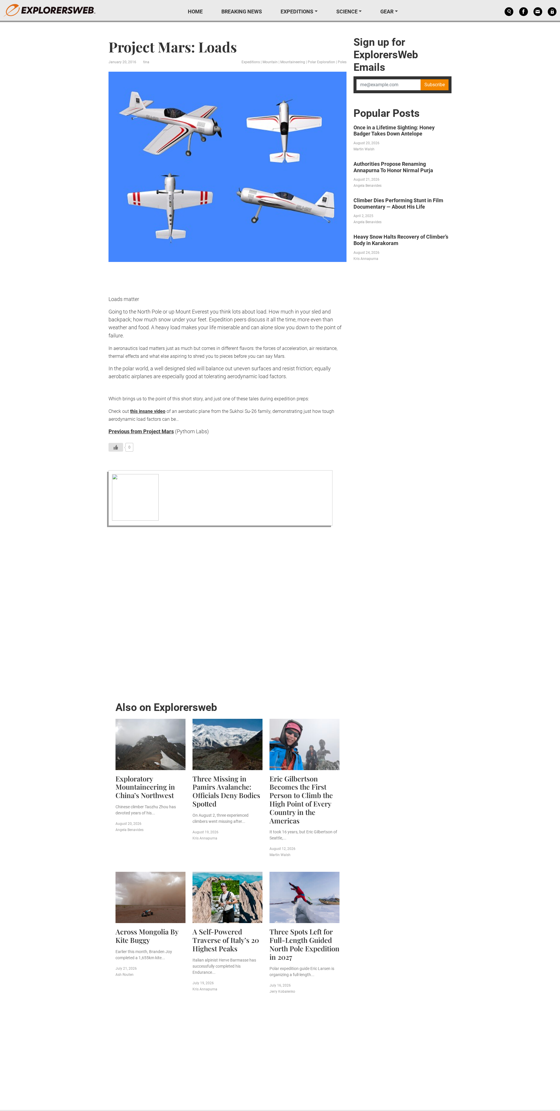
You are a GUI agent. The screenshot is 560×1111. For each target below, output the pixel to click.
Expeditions (297, 11)
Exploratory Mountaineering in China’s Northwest (145, 787)
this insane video (147, 411)
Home (195, 11)
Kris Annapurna (204, 838)
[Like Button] (115, 447)
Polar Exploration (321, 62)
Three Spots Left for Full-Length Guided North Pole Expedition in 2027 (305, 944)
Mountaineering (292, 62)
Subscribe (434, 84)
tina (146, 62)
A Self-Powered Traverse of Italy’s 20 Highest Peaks (225, 940)
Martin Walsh (280, 855)
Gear (386, 11)
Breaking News (241, 11)
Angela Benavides (130, 830)
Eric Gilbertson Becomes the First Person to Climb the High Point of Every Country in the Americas (301, 799)
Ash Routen (125, 975)
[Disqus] (227, 612)
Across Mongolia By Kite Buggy (147, 936)
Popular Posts (387, 113)
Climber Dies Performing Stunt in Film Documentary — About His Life (398, 203)
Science (347, 11)
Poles (342, 62)
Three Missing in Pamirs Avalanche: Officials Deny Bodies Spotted (226, 791)
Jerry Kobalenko (282, 991)
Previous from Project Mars (141, 431)
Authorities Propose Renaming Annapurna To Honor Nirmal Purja (393, 167)
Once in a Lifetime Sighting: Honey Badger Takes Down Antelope (394, 130)
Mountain (270, 62)
